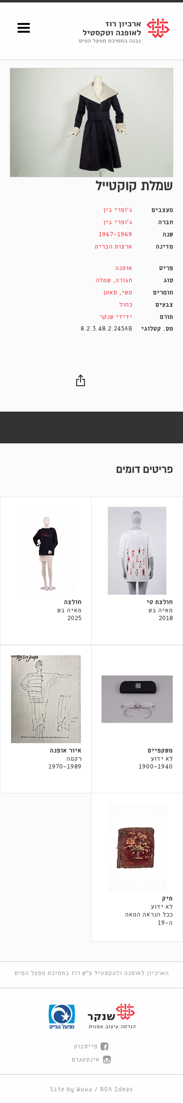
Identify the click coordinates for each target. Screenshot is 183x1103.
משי (127, 293)
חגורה (123, 280)
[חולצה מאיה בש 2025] (45, 551)
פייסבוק (86, 1046)
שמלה (103, 280)
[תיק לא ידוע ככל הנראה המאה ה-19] (137, 847)
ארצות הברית (113, 247)
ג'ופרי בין (117, 210)
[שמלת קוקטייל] (91, 123)
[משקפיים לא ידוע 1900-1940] (137, 699)
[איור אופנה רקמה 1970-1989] (45, 699)
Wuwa (84, 1089)
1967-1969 (115, 234)
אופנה (123, 268)
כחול (125, 305)
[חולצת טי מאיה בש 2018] (137, 551)
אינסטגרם (85, 1060)
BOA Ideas (116, 1089)
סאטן (110, 293)
